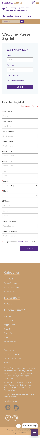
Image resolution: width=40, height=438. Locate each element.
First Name (7, 112)
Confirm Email (8, 141)
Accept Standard (10, 242)
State (5, 191)
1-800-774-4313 (12, 401)
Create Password (9, 221)
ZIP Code (5, 201)
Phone (5, 211)
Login (20, 87)
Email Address (8, 132)
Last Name (7, 122)
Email (9, 55)
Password (10, 65)
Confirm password (10, 231)
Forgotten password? (15, 81)
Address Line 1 (7, 151)
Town (4, 171)
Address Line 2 (7, 161)
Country (6, 181)
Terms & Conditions (24, 242)
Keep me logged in (16, 75)
